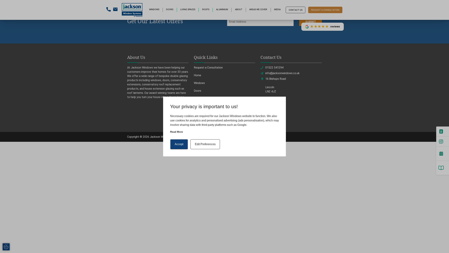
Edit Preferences (205, 144)
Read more (176, 131)
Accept (179, 144)
